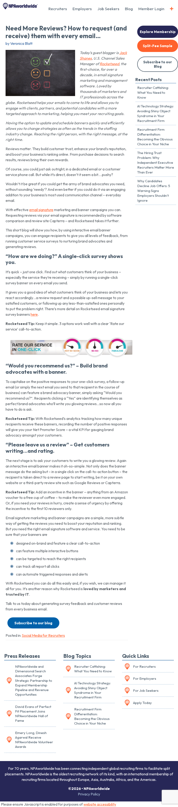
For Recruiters (144, 666)
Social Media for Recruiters (43, 635)
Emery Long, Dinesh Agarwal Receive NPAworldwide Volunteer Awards (34, 740)
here (34, 314)
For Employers (144, 678)
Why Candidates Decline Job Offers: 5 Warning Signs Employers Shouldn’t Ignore (153, 191)
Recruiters (57, 8)
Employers (82, 8)
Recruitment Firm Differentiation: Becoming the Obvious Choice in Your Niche (155, 136)
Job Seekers (108, 8)
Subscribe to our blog (33, 623)
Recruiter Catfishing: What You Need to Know (153, 92)
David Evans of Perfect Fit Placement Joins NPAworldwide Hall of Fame (33, 713)
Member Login (151, 8)
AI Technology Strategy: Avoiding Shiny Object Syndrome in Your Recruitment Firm (155, 113)
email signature (41, 209)
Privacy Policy (89, 794)
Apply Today (142, 703)
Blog (129, 8)
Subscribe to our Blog (157, 64)
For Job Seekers (146, 690)
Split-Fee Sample (157, 46)
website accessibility (99, 804)
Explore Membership (158, 32)
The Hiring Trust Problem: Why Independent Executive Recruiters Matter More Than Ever (155, 162)
